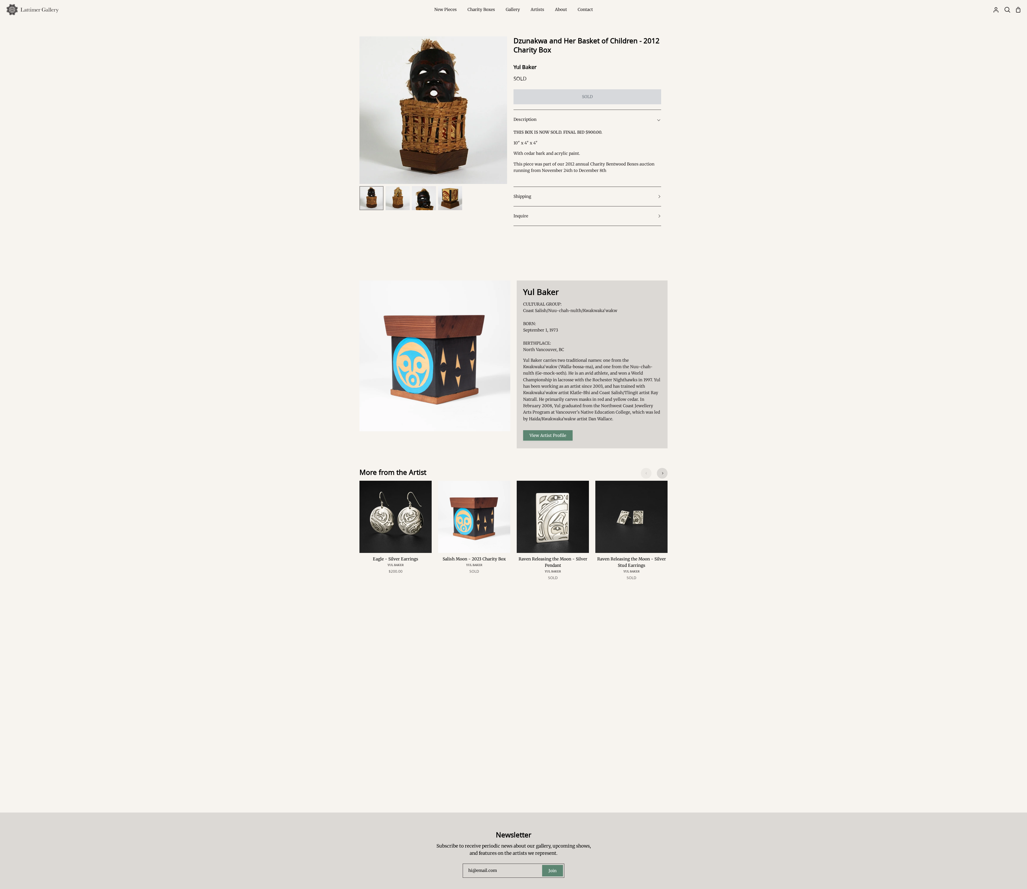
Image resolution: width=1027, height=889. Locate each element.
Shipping (522, 196)
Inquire (521, 215)
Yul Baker (525, 67)
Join (553, 870)
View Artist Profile (548, 435)
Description (525, 119)
